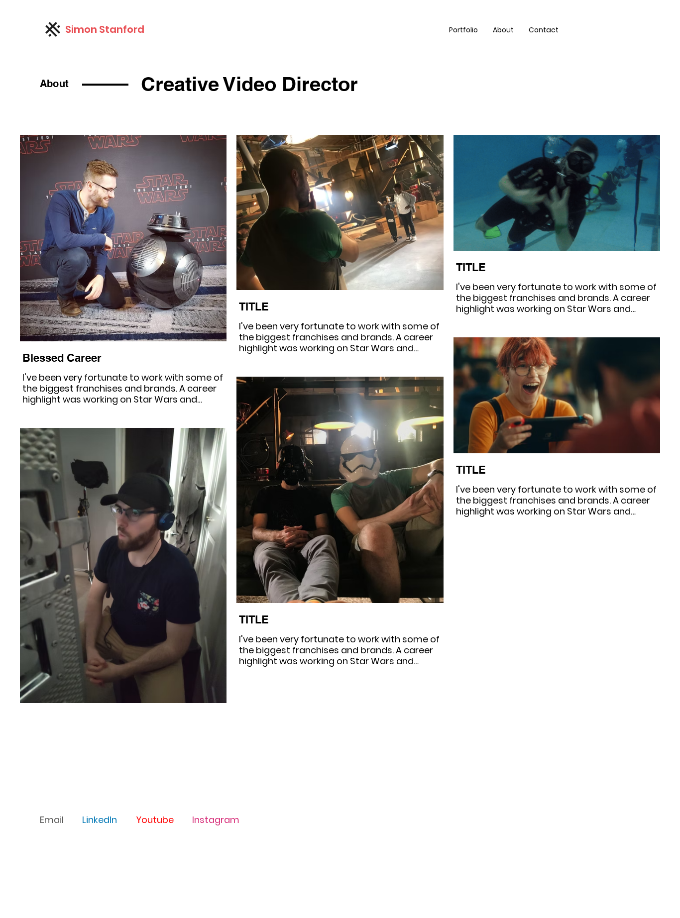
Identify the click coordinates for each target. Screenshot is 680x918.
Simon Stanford (104, 29)
